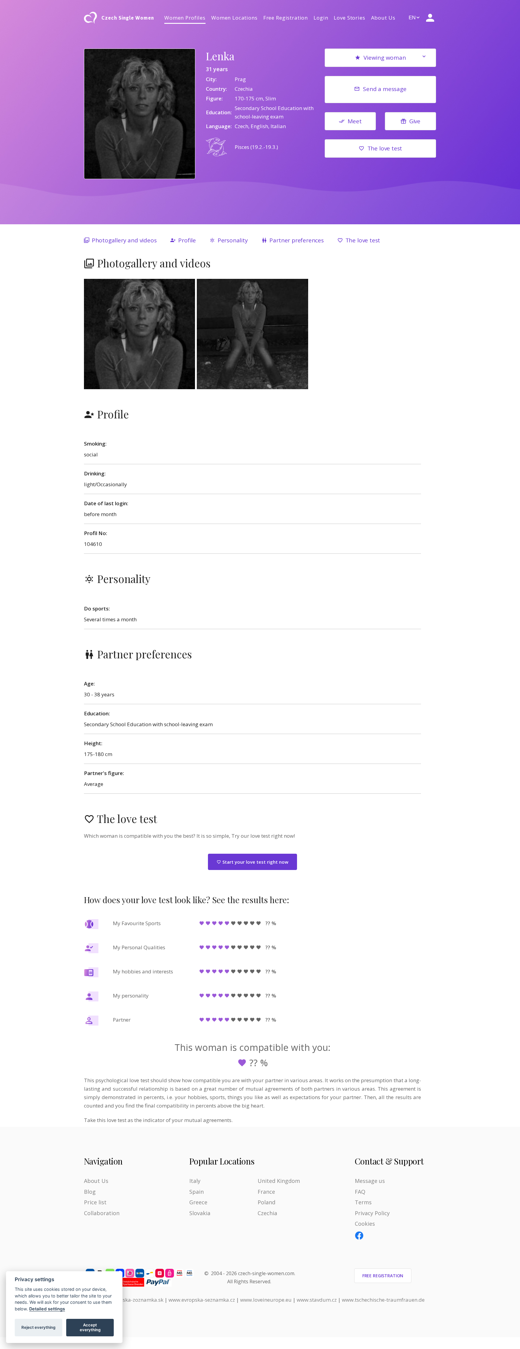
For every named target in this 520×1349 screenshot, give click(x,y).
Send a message (384, 89)
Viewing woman (385, 57)
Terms (363, 1202)
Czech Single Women (127, 18)
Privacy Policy (372, 1213)
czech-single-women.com (266, 1273)
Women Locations (234, 17)
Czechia (267, 1213)
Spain (196, 1191)
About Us (383, 17)
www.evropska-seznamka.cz (202, 1299)
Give (414, 121)
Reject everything (38, 1327)
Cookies (365, 1223)
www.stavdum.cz (317, 1299)
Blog (90, 1191)
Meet (354, 121)
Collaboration (101, 1213)
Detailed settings (47, 1308)
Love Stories (349, 17)
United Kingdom (279, 1180)
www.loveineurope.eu (266, 1299)
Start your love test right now (254, 862)
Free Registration (285, 17)
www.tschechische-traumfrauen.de (383, 1299)
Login (321, 17)
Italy (194, 1180)
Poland (266, 1202)
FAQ (360, 1191)
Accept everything (90, 1327)
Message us (370, 1180)
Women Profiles (185, 17)
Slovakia (199, 1213)
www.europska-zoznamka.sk (129, 1299)
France (266, 1191)
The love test (384, 148)
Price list (95, 1202)
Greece (198, 1202)
